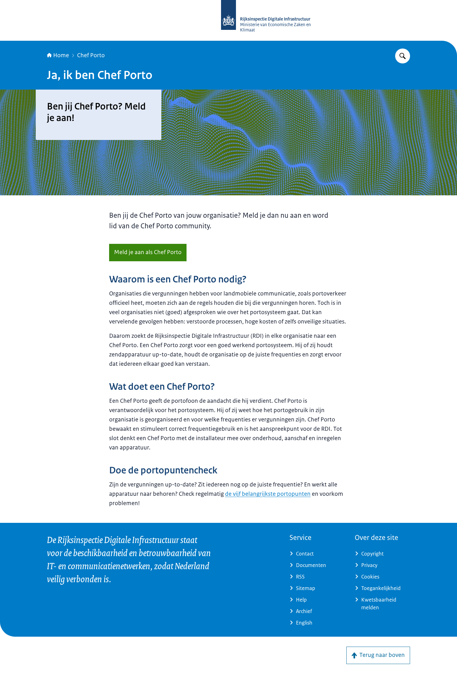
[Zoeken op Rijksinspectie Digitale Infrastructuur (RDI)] (402, 56)
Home (61, 55)
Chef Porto (91, 55)
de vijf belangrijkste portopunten (268, 494)
